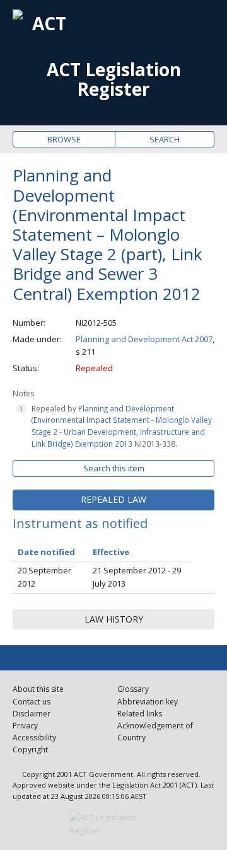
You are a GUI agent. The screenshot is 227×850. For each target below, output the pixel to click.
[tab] (113, 500)
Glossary (133, 689)
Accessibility (34, 737)
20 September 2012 (44, 577)
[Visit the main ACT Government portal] (113, 824)
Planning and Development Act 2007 (144, 339)
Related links (139, 713)
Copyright (30, 749)
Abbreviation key (147, 701)
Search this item (113, 468)
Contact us (31, 701)
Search (164, 139)
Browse (64, 139)
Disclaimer (31, 713)
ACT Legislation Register (114, 79)
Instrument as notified (80, 523)
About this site (38, 689)
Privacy (25, 725)
